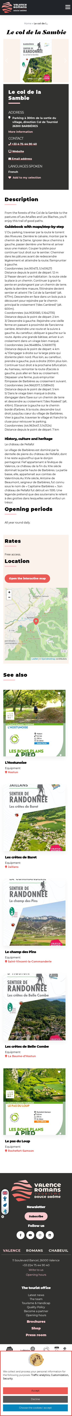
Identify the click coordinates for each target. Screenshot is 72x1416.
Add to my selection (26, 177)
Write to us (36, 1270)
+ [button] (9, 592)
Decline (35, 1399)
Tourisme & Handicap (36, 1303)
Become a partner (36, 1311)
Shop (36, 1328)
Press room (36, 1335)
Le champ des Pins (20, 952)
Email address (21, 158)
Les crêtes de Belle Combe (27, 1047)
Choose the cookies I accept (35, 1407)
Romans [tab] (34, 1251)
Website (17, 151)
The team (36, 1299)
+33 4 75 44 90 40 (24, 144)
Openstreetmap (48, 658)
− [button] (9, 597)
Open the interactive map (27, 578)
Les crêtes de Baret (21, 857)
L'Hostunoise (15, 763)
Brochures (36, 1322)
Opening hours (36, 1274)
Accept (35, 1390)
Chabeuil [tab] (58, 1251)
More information (20, 131)
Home (27, 23)
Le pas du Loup (17, 1141)
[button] (6, 60)
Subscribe (36, 1216)
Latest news (36, 1295)
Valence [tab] (12, 1251)
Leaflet (35, 658)
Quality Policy (36, 1307)
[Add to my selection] (59, 693)
